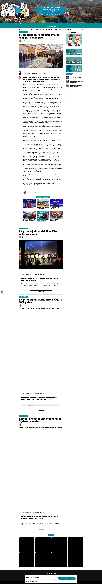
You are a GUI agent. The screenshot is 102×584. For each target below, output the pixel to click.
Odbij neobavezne (62, 577)
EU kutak (64, 29)
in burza (36, 29)
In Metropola (69, 29)
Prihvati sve (71, 577)
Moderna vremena (49, 29)
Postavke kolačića (67, 580)
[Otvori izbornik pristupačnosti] (2, 292)
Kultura (60, 29)
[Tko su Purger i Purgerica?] (74, 40)
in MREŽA (32, 29)
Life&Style (55, 29)
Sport (44, 29)
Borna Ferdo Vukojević (26, 41)
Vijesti (40, 29)
